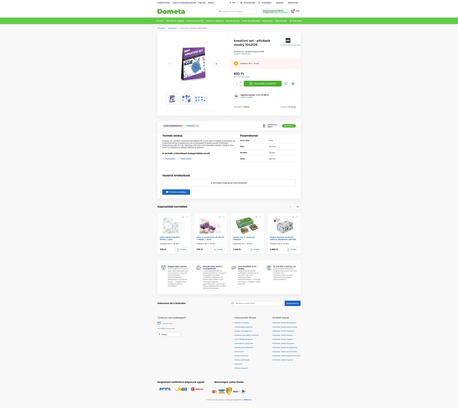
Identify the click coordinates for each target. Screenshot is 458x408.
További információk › (242, 54)
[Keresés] (220, 11)
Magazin (211, 3)
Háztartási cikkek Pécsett (282, 335)
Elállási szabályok (241, 356)
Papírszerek (172, 28)
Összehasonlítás (249, 3)
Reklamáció (239, 352)
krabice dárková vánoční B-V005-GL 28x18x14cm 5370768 (283, 238)
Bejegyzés (279, 3)
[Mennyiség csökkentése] (241, 85)
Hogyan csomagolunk (243, 331)
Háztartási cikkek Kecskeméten (284, 352)
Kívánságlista (266, 3)
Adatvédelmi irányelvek (243, 343)
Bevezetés (161, 28)
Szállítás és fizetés (163, 3)
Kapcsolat (202, 3)
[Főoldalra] (171, 11)
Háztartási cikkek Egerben (282, 360)
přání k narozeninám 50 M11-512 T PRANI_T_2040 (210, 238)
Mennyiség (237, 83)
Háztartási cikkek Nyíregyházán (284, 347)
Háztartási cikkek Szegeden (283, 343)
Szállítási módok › (247, 97)
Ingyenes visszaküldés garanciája (184, 3)
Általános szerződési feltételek (246, 335)
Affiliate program (241, 368)
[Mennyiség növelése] (241, 82)
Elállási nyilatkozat (241, 360)
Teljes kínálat (186, 159)
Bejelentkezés (293, 3)
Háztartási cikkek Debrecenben (284, 327)
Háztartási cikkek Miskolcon (283, 331)
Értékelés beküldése (177, 192)
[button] (216, 64)
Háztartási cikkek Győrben (282, 339)
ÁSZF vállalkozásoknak (243, 339)
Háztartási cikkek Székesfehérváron (286, 356)
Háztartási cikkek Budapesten (284, 323)
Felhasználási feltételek (243, 347)
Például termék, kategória (233, 11)
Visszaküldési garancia (243, 327)
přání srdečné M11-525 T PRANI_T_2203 (170, 238)
